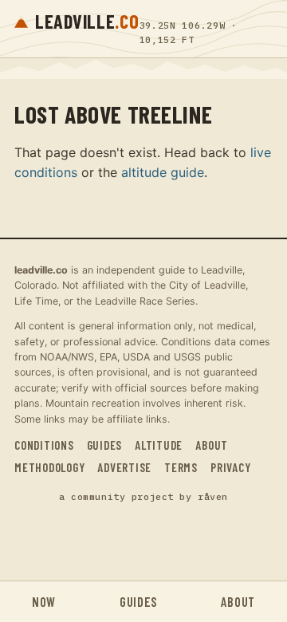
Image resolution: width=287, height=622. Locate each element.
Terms (181, 467)
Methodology (49, 467)
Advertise (124, 467)
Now (44, 601)
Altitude (159, 445)
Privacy (230, 467)
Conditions (44, 445)
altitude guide (162, 172)
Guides (105, 445)
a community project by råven (143, 496)
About (211, 445)
